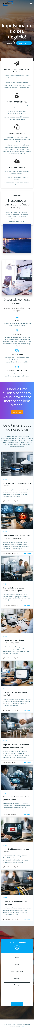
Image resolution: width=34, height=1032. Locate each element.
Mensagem (17, 985)
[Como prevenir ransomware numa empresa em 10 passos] (17, 516)
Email (17, 964)
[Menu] (31, 3)
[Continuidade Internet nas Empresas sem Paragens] (17, 569)
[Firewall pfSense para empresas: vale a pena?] (17, 882)
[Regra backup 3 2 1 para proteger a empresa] (17, 464)
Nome (17, 958)
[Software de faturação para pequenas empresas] (17, 621)
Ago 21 (16, 553)
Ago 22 (16, 501)
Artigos (5, 479)
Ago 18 (16, 658)
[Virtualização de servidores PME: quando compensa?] (17, 777)
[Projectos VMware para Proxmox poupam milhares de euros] (17, 725)
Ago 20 (16, 605)
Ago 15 (16, 919)
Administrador (8, 501)
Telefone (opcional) (17, 971)
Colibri (22, 1027)
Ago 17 (16, 762)
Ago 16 (16, 867)
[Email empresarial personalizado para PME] (17, 673)
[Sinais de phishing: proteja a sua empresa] (17, 830)
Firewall (5, 897)
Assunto (17, 978)
